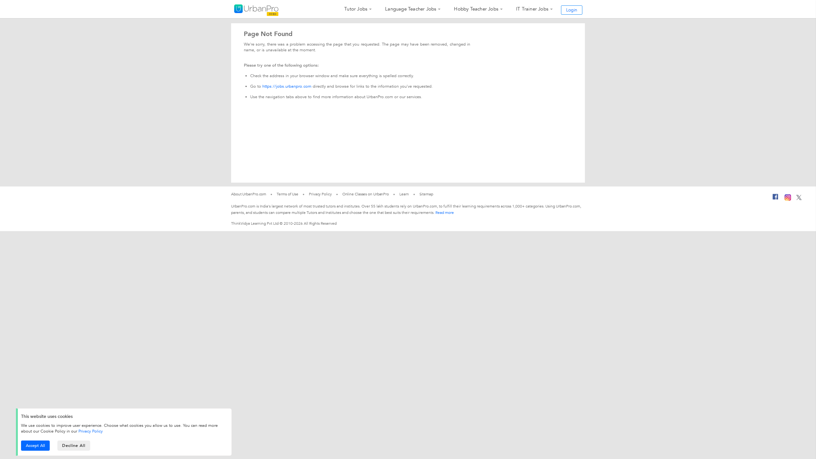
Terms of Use (287, 194)
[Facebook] (775, 199)
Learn (404, 194)
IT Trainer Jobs (532, 9)
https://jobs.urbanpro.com (286, 86)
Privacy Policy (90, 431)
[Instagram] (787, 199)
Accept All (35, 445)
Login (571, 10)
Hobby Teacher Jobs (476, 9)
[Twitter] (799, 198)
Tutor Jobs (355, 9)
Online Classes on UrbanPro (365, 194)
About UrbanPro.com (248, 194)
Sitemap (426, 194)
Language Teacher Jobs (410, 9)
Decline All (73, 445)
